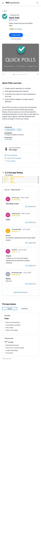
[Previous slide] (3, 74)
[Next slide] (37, 74)
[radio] (9, 308)
